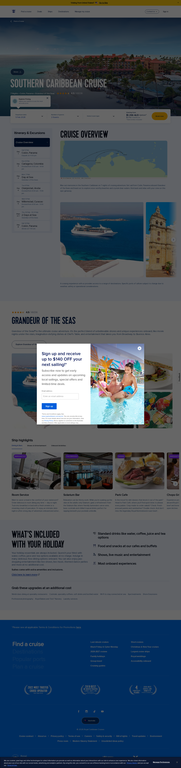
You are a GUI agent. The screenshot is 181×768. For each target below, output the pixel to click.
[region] (90, 762)
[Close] (177, 762)
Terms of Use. (12, 765)
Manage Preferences (161, 762)
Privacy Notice (132, 763)
